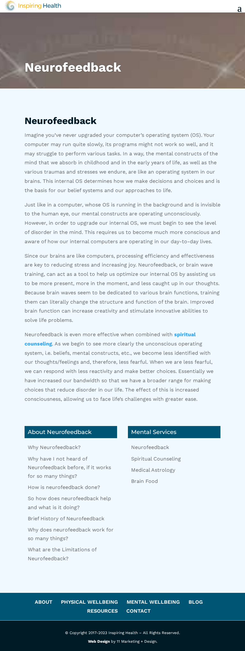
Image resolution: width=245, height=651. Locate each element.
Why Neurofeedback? (54, 447)
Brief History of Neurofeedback (66, 518)
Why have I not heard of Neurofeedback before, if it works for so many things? (69, 467)
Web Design (99, 641)
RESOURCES (102, 611)
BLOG (196, 602)
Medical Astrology (153, 470)
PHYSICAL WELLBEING (89, 602)
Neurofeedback (150, 447)
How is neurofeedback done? (64, 487)
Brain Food (144, 481)
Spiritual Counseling (156, 459)
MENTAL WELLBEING (153, 602)
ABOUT (43, 602)
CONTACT (138, 611)
